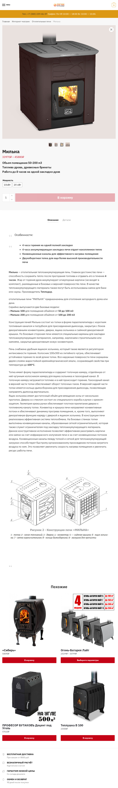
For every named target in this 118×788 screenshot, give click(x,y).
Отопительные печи (41, 21)
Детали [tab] (67, 219)
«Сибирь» (9, 650)
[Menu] (4, 5)
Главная (6, 21)
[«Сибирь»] (29, 620)
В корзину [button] (29, 660)
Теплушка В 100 (72, 725)
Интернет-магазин (21, 21)
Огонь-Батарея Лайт (75, 650)
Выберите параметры (88, 660)
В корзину (65, 197)
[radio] (7, 185)
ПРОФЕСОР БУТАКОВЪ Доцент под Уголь (27, 727)
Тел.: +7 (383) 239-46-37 (34, 14)
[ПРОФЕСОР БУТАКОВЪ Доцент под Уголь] (29, 695)
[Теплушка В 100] (88, 695)
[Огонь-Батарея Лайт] (88, 620)
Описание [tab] (53, 219)
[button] (111, 29)
